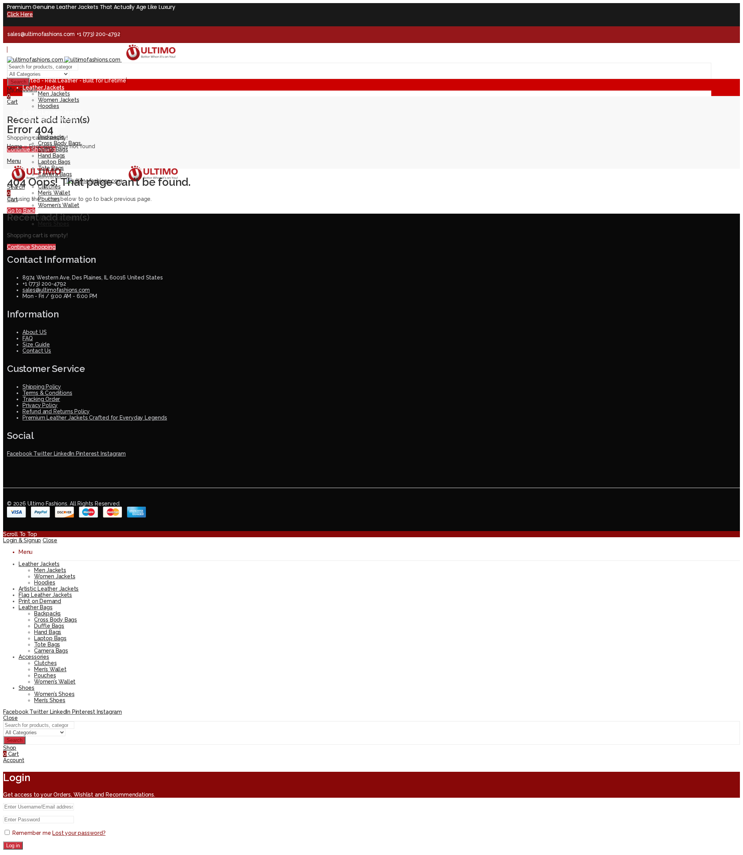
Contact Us (36, 351)
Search (18, 82)
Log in (13, 845)
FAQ (27, 338)
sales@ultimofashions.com (56, 290)
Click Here (20, 14)
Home (14, 146)
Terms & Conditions (47, 393)
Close (50, 540)
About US (34, 332)
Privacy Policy (40, 405)
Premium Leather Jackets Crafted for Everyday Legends (94, 418)
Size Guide (36, 344)
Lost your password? (78, 833)
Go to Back (21, 210)
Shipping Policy (41, 387)
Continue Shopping (31, 149)
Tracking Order (41, 399)
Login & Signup (22, 540)
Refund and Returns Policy (56, 411)
